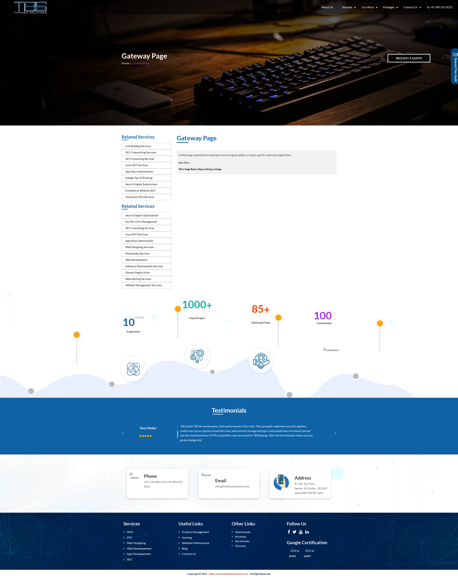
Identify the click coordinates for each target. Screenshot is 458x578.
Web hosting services (138, 278)
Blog (184, 548)
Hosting (186, 537)
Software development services (144, 266)
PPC (129, 537)
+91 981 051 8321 (441, 7)
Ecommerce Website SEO (140, 190)
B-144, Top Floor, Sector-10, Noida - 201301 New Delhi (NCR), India (311, 488)
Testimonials (242, 532)
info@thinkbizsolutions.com (232, 486)
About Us (327, 7)
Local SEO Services (136, 165)
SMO (129, 532)
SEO (129, 559)
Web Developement (139, 548)
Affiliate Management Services (143, 285)
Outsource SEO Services (139, 197)
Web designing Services (139, 247)
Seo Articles (242, 541)
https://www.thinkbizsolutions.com (228, 573)
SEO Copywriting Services (140, 152)
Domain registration (137, 272)
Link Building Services (138, 146)
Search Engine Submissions (141, 184)
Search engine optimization (141, 215)
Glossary (240, 545)
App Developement (138, 554)
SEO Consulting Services (139, 158)
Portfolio (240, 536)
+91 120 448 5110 (155, 481)
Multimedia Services (137, 253)
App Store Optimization (139, 171)
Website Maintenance (195, 543)
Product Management (195, 532)
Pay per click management (141, 221)
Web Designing (136, 543)
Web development (136, 259)
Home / (126, 63)
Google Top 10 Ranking (138, 177)
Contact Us (411, 7)
